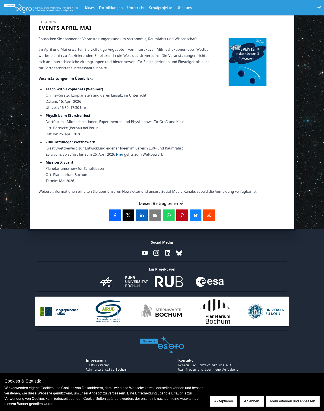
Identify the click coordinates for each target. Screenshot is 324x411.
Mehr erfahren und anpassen (292, 401)
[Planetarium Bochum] (215, 311)
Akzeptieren (223, 401)
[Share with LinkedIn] (142, 215)
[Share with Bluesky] (195, 215)
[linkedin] (167, 252)
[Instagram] (156, 252)
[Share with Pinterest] (182, 215)
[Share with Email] (155, 215)
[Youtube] (144, 252)
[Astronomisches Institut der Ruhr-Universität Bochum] (109, 311)
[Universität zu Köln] (268, 311)
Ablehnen (251, 401)
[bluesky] (179, 252)
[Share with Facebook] (115, 215)
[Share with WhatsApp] (169, 215)
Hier (119, 154)
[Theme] (319, 7)
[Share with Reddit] (209, 215)
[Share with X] (128, 215)
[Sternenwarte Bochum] (162, 311)
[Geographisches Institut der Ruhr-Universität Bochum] (56, 311)
